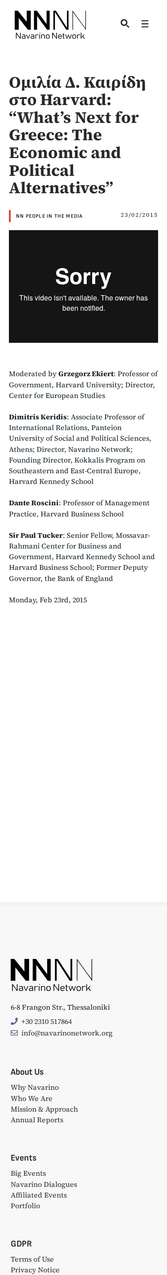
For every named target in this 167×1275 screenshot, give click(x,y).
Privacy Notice (35, 1270)
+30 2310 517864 (46, 1021)
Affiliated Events (39, 1195)
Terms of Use (32, 1259)
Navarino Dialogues (44, 1184)
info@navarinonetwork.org (67, 1033)
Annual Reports (37, 1120)
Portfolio (25, 1205)
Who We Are (32, 1098)
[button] (123, 24)
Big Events (28, 1173)
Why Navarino (35, 1087)
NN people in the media (49, 216)
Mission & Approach (44, 1109)
